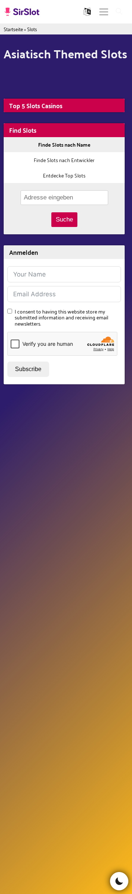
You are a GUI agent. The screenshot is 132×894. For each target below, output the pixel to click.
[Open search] (119, 12)
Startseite (13, 28)
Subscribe (28, 369)
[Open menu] (103, 12)
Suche (64, 219)
